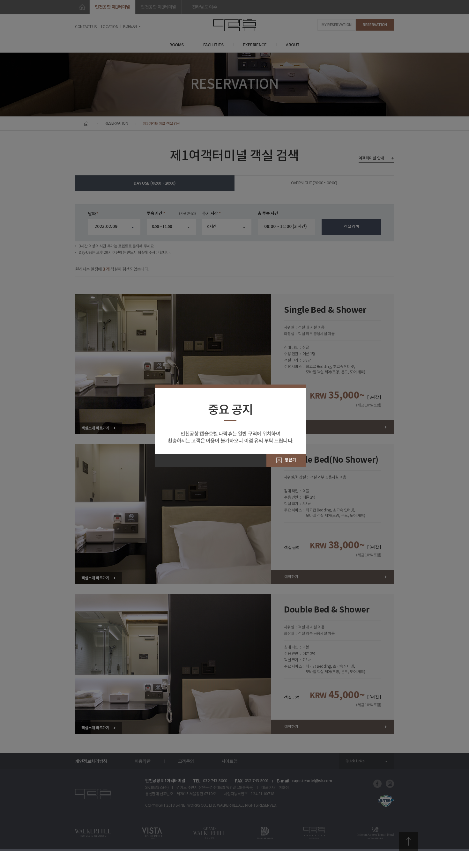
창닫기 (290, 460)
